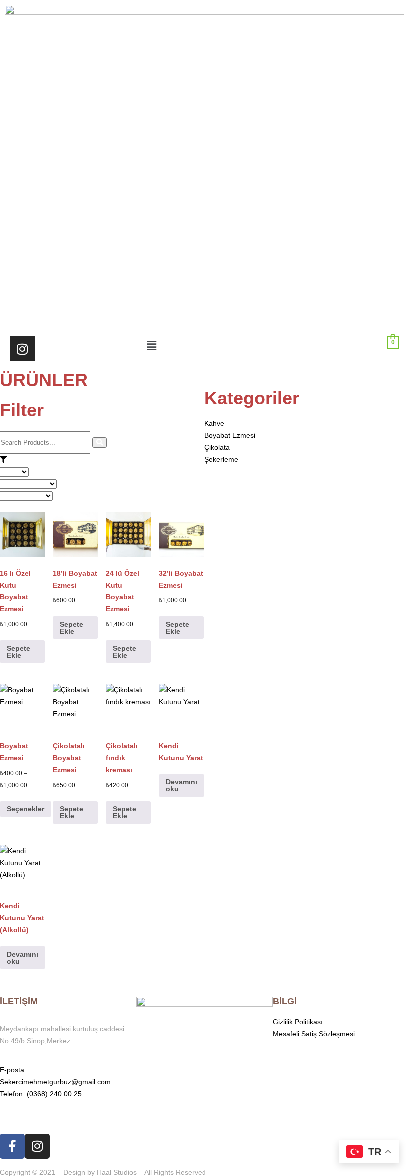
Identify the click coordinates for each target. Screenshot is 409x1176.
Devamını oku (181, 785)
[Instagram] (22, 348)
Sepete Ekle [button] (18, 651)
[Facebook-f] (12, 1146)
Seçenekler (25, 809)
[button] (204, 345)
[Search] (99, 442)
